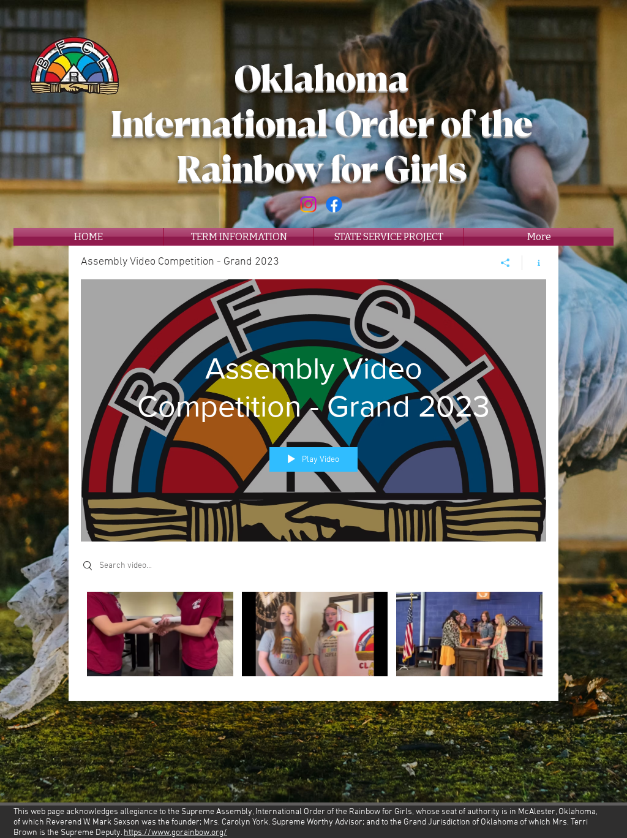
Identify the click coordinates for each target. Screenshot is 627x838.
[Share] (505, 262)
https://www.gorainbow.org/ (175, 833)
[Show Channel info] (534, 262)
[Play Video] (160, 634)
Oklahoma (321, 80)
